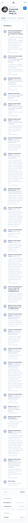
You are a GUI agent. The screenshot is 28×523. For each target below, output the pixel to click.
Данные (4, 18)
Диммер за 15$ (16, 209)
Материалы (11, 18)
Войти (25, 2)
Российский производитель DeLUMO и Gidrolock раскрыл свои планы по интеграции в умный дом (15, 464)
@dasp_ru (22, 517)
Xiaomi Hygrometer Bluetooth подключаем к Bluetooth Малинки (14, 317)
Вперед (22, 492)
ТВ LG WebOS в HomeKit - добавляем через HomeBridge (15, 122)
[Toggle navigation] (2, 2)
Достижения (21, 18)
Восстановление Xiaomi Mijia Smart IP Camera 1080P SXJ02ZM (15, 61)
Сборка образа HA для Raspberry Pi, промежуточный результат (15, 192)
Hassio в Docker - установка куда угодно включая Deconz (14, 141)
